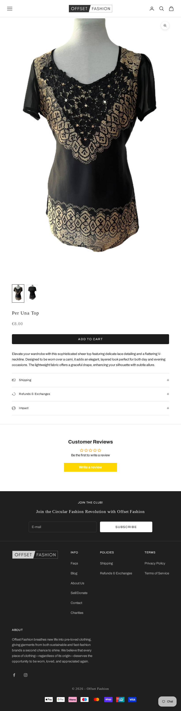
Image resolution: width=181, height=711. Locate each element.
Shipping (106, 563)
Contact (76, 603)
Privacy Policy (155, 563)
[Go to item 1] (18, 293)
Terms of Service (157, 573)
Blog (74, 573)
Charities (77, 613)
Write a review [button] (90, 467)
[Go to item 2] (32, 293)
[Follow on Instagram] (25, 675)
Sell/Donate (79, 593)
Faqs (74, 563)
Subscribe (126, 527)
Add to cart (90, 339)
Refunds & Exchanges (116, 573)
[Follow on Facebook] (14, 675)
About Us (77, 583)
